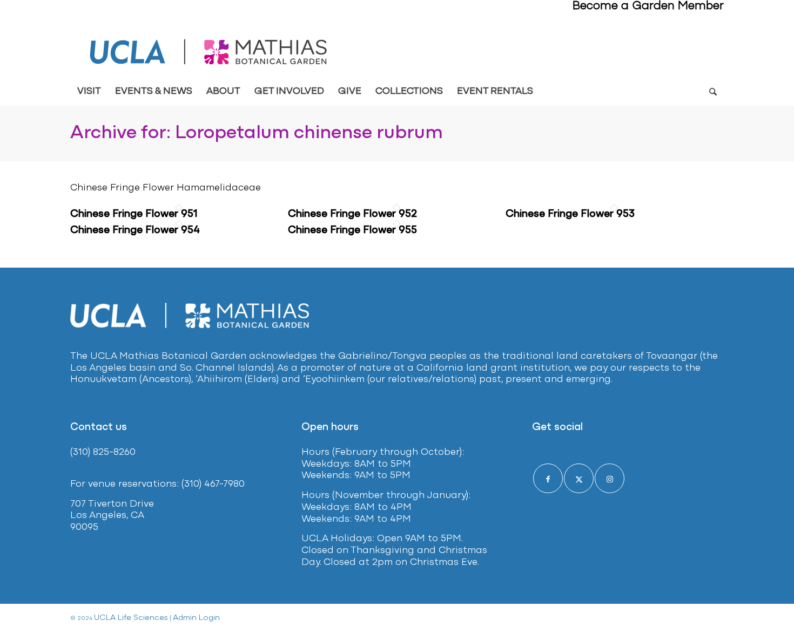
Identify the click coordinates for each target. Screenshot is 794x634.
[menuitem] (89, 91)
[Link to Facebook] (548, 478)
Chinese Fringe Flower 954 (135, 230)
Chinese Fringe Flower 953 (570, 214)
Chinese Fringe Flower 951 (134, 214)
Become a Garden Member (648, 6)
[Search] (713, 91)
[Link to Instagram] (609, 478)
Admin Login (196, 618)
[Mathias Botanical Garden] (209, 52)
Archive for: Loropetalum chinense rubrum (256, 133)
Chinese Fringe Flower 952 (352, 214)
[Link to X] (579, 478)
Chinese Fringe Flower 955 (352, 230)
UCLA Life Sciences (131, 618)
